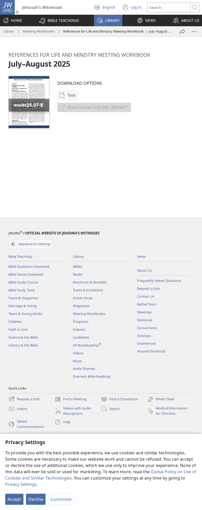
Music (77, 361)
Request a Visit (148, 288)
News (141, 256)
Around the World (151, 351)
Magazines (81, 305)
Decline (35, 499)
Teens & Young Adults (25, 313)
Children (15, 321)
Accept (14, 499)
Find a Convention (119, 399)
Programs (80, 321)
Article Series (83, 298)
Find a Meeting (71, 399)
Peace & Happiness (23, 298)
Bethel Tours (146, 304)
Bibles (77, 266)
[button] (59, 20)
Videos (78, 353)
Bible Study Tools (21, 290)
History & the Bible (23, 345)
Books (78, 274)
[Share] (182, 31)
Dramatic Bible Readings (92, 376)
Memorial (144, 320)
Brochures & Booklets (90, 282)
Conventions (147, 327)
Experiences (146, 343)
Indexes (79, 329)
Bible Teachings (20, 256)
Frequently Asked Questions (159, 280)
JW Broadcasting (87, 345)
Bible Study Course (23, 282)
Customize (61, 499)
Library (8, 31)
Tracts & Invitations (88, 290)
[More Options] (194, 31)
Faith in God (17, 329)
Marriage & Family (22, 305)
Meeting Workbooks (39, 31)
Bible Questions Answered (28, 266)
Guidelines (81, 337)
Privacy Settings (21, 484)
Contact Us (145, 296)
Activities (144, 335)
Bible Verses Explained (25, 274)
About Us (144, 270)
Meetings (144, 312)
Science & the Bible (23, 337)
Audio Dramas (84, 368)
